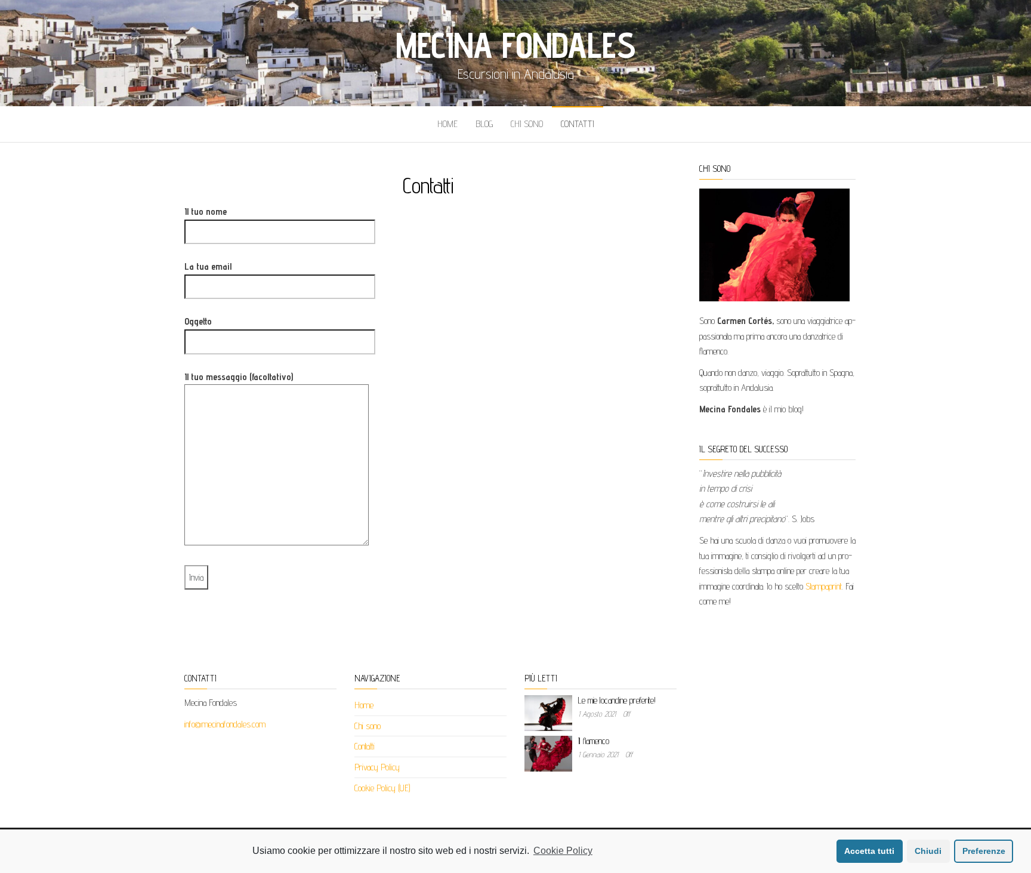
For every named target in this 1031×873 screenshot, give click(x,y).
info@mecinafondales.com (225, 724)
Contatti (577, 123)
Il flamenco (593, 741)
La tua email (207, 266)
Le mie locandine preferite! (617, 700)
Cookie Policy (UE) (382, 788)
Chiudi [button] (928, 851)
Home (447, 123)
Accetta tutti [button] (869, 851)
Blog (484, 123)
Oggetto (198, 321)
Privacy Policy (377, 767)
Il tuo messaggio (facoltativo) (238, 376)
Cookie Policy (562, 851)
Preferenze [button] (983, 851)
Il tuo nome (205, 211)
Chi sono (527, 123)
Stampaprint (823, 586)
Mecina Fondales (515, 44)
